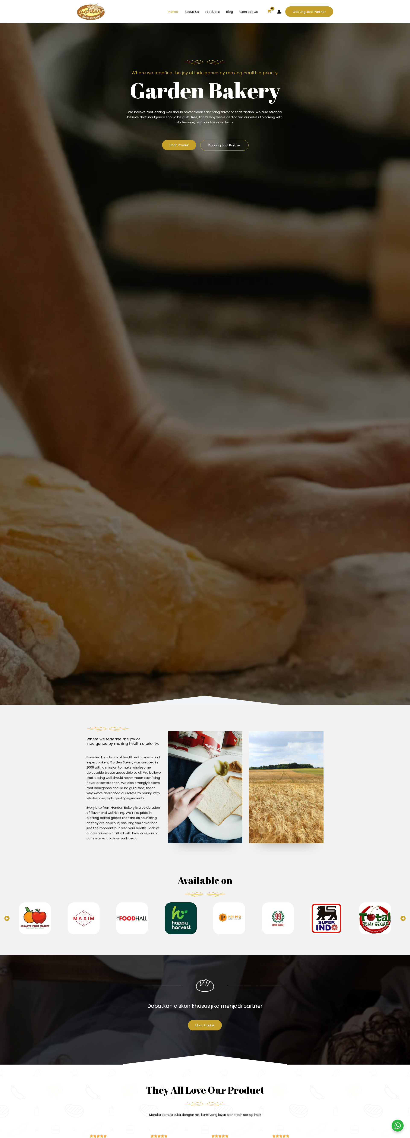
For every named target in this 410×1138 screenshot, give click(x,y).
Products (212, 11)
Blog (229, 11)
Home (173, 11)
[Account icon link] (279, 12)
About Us (191, 11)
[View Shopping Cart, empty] (269, 11)
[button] (309, 11)
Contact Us (248, 11)
